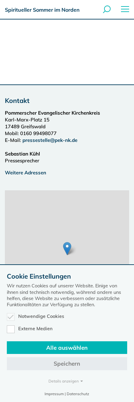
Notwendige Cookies (41, 316)
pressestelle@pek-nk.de (50, 140)
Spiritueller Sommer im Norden (42, 9)
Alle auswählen (66, 347)
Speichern (67, 363)
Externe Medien (35, 329)
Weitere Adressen (25, 173)
